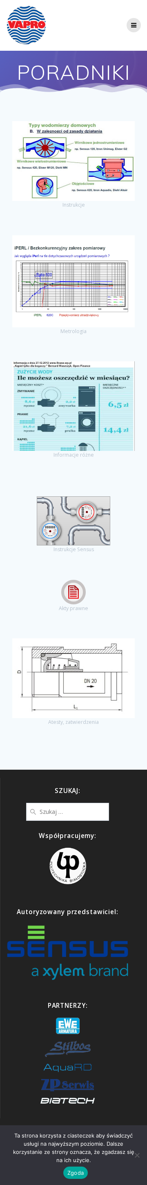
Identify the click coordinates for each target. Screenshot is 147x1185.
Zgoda (75, 1172)
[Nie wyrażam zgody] (137, 1155)
